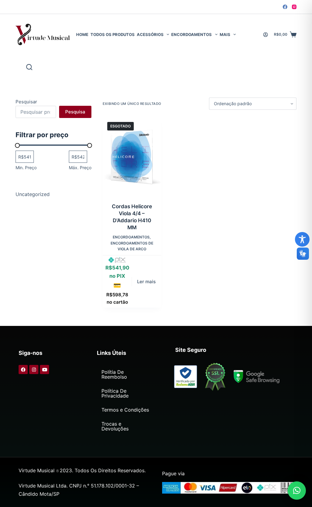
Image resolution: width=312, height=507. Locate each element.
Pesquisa (75, 112)
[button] (297, 490)
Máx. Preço (80, 167)
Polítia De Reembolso (114, 374)
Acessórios (150, 34)
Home (82, 34)
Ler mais (146, 281)
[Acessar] (265, 34)
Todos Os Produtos (112, 34)
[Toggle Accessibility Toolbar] (302, 239)
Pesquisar (26, 102)
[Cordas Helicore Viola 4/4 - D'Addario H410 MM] (132, 156)
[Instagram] (294, 7)
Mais (225, 34)
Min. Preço (26, 167)
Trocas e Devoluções (115, 426)
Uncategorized (33, 194)
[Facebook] (285, 7)
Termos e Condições (125, 410)
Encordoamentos (191, 34)
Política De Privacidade (115, 393)
